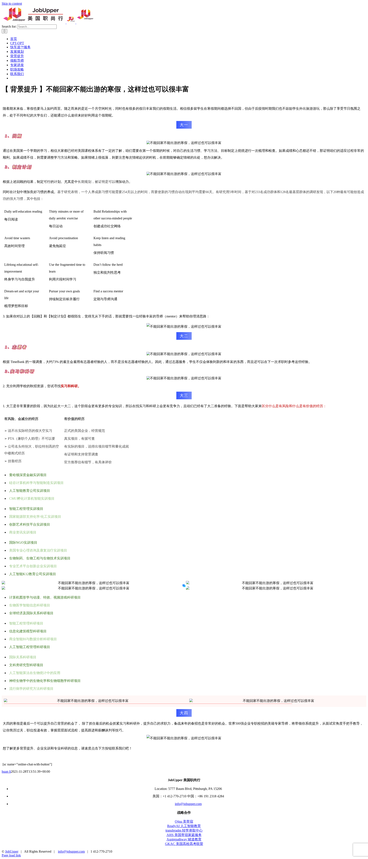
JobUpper (11, 851)
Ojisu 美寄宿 (184, 821)
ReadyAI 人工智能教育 (184, 826)
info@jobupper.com (188, 804)
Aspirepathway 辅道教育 (184, 839)
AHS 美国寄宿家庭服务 (184, 835)
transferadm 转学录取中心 (184, 830)
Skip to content (12, 3)
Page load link (11, 855)
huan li (6, 771)
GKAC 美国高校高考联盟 (184, 844)
